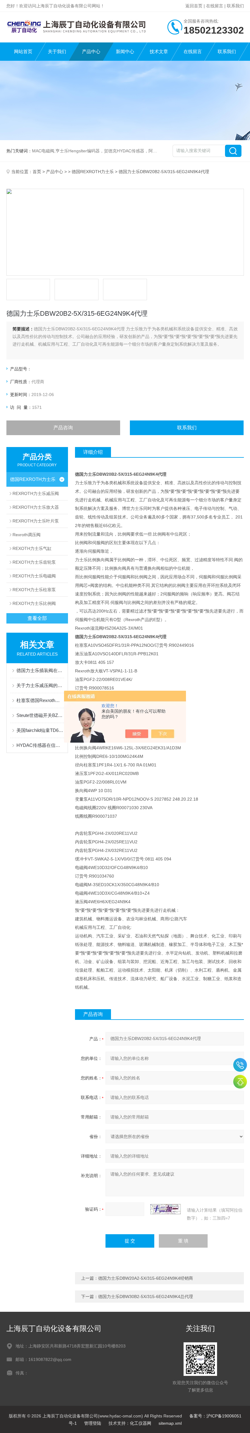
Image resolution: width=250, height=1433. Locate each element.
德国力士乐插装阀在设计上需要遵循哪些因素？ (40, 670)
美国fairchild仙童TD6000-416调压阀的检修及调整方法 (40, 730)
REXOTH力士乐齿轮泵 (34, 562)
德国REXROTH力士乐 (93, 171)
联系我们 (235, 5)
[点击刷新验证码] (165, 1209)
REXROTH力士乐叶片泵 (35, 520)
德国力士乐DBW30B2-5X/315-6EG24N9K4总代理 (145, 1296)
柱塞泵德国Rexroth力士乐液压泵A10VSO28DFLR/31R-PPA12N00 (40, 700)
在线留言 (214, 5)
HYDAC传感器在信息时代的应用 (40, 745)
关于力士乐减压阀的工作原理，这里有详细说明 (40, 685)
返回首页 (193, 5)
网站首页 (23, 51)
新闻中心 (125, 51)
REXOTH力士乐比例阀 (34, 603)
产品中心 (91, 51)
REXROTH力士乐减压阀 (35, 493)
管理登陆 (92, 1423)
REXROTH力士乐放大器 (35, 507)
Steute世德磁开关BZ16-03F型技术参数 (40, 715)
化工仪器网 (140, 1423)
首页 (37, 171)
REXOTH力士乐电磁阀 (34, 575)
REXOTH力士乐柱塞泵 (34, 589)
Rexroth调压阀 (26, 534)
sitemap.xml (170, 1423)
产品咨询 (63, 427)
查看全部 (37, 618)
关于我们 (57, 51)
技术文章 (159, 51)
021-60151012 (240, 1065)
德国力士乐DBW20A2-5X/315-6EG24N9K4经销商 (145, 1278)
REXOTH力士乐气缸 (32, 548)
